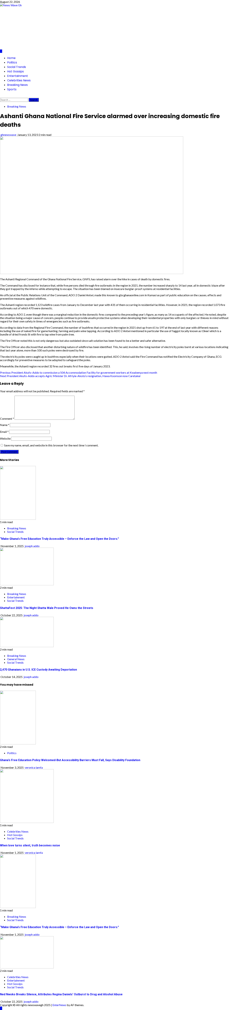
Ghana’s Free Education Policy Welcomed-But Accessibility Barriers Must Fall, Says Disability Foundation (70, 760)
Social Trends (16, 67)
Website (5, 438)
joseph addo (32, 546)
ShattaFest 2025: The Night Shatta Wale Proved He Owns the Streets (46, 608)
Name (4, 425)
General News (16, 659)
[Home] (1, 51)
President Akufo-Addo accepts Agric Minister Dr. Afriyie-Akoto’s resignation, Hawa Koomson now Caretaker (70, 376)
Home (11, 58)
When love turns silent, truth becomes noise (30, 845)
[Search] (1, 96)
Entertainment (17, 76)
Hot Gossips (15, 71)
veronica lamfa (34, 767)
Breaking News (17, 85)
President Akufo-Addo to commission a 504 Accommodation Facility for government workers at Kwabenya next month (78, 372)
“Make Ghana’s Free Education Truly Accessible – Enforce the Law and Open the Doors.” (59, 538)
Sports (11, 89)
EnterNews (59, 1005)
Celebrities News (19, 80)
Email (4, 431)
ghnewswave (9, 134)
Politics (12, 62)
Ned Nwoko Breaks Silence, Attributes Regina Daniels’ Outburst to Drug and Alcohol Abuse (61, 994)
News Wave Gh (38, 25)
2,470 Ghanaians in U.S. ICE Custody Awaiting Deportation (38, 669)
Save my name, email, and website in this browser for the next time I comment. (51, 445)
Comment (7, 418)
